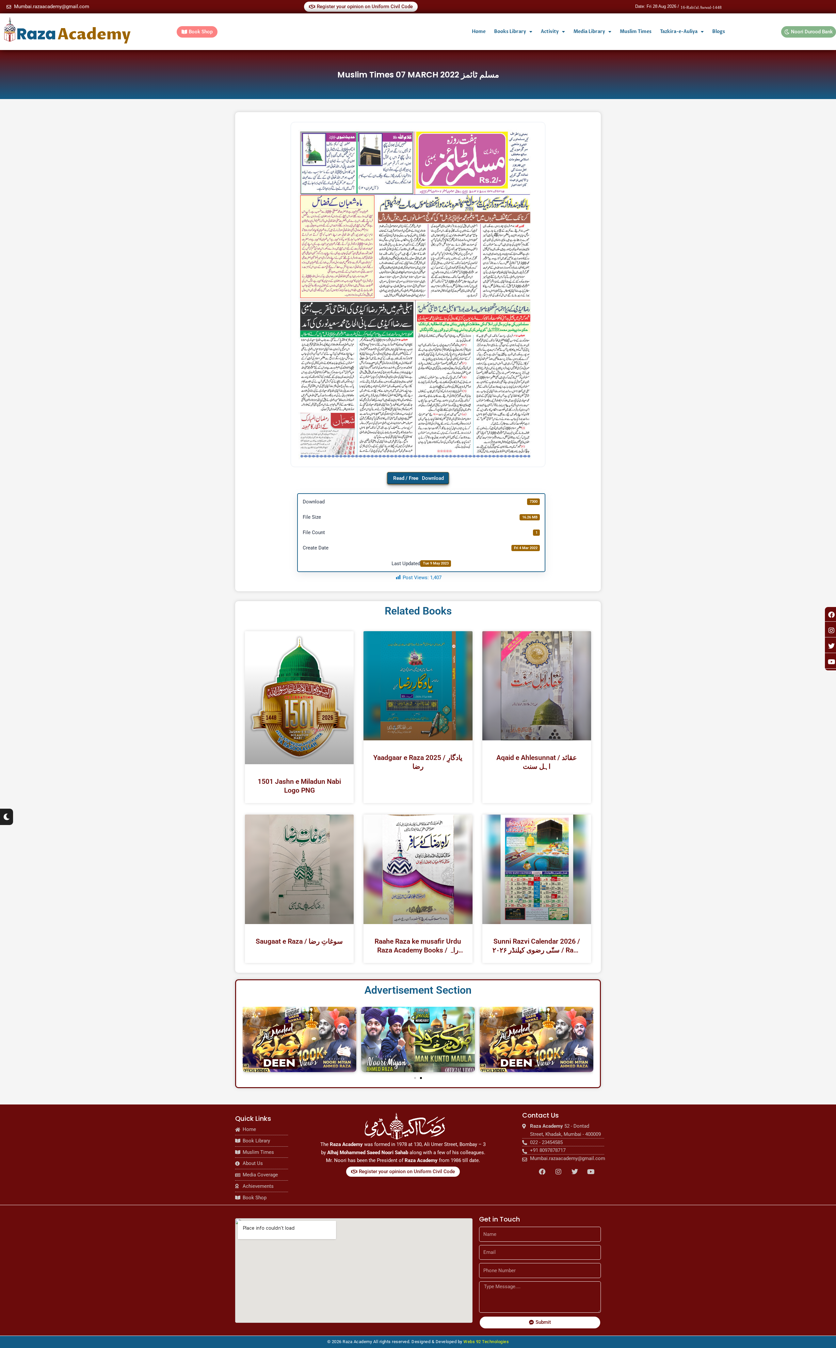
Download (433, 478)
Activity (550, 31)
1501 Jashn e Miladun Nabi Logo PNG (299, 786)
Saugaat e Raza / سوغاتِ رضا (299, 941)
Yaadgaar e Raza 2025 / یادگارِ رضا (417, 762)
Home (479, 31)
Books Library (510, 31)
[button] (415, 1078)
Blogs (718, 31)
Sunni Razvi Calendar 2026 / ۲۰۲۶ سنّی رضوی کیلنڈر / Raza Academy (536, 946)
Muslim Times (635, 31)
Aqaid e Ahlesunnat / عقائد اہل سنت (536, 762)
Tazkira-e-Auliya (679, 31)
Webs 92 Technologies (486, 1341)
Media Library (589, 31)
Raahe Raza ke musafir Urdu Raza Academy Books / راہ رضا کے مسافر (418, 946)
